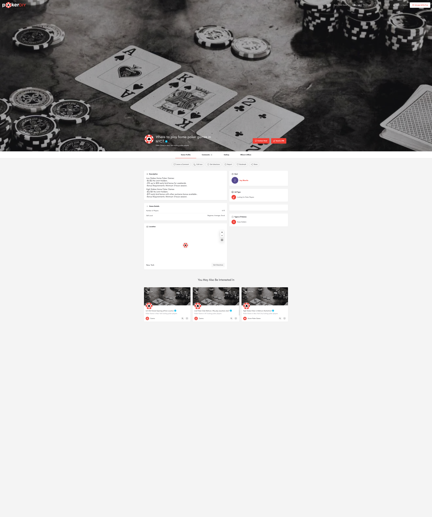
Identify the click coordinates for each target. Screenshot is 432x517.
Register (405, 5)
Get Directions (218, 265)
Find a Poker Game (340, 5)
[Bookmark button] (187, 318)
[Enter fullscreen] (222, 240)
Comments (207, 155)
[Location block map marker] (185, 245)
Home (329, 5)
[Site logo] (14, 4)
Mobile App (356, 5)
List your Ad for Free (421, 5)
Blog (377, 5)
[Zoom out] (222, 235)
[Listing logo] (149, 139)
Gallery (226, 155)
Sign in (398, 5)
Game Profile (186, 155)
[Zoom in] (222, 232)
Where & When (245, 155)
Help (385, 5)
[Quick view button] (182, 318)
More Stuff (367, 5)
